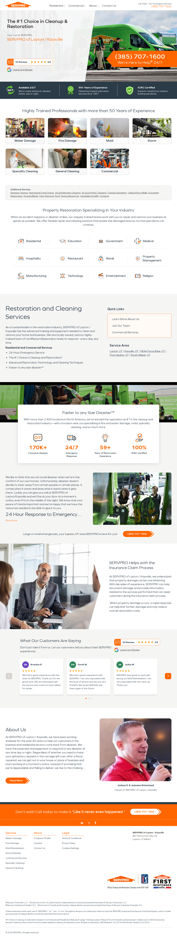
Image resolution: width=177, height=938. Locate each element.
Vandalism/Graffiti (89, 196)
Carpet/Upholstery (117, 192)
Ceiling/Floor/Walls (137, 192)
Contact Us (109, 5)
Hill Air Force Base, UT (152, 351)
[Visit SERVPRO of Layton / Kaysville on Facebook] (95, 822)
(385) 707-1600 (161, 6)
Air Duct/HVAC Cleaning (94, 192)
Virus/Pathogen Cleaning (67, 192)
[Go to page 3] (91, 698)
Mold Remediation (15, 848)
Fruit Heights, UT (119, 355)
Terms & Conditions (71, 838)
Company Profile (42, 838)
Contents (104, 196)
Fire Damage (12, 843)
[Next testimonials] (168, 676)
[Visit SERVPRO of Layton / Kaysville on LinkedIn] (82, 823)
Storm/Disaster (13, 853)
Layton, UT (116, 351)
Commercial (76, 5)
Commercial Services (125, 332)
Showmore (11, 520)
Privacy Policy (68, 843)
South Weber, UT (140, 355)
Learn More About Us (125, 319)
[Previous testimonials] (9, 676)
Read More (16, 780)
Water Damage (14, 838)
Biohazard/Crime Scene (41, 192)
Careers (38, 843)
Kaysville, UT (131, 351)
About (93, 5)
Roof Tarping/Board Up (67, 196)
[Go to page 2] (88, 698)
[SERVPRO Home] (18, 4)
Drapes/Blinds (31, 196)
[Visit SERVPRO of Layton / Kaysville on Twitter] (89, 823)
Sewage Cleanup (19, 192)
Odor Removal (46, 196)
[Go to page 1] (86, 698)
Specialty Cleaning (15, 863)
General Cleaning (14, 868)
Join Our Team (121, 325)
